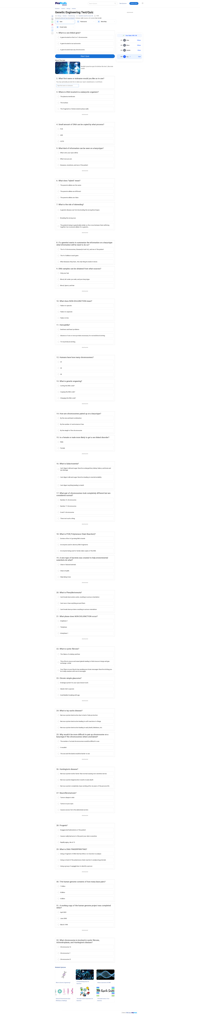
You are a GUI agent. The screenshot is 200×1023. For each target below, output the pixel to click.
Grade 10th (90, 15)
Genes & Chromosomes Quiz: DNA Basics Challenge (63, 999)
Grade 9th (85, 15)
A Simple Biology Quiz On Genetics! (83, 982)
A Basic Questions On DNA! (104, 982)
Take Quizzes (122, 3)
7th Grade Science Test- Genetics (103, 999)
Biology (59, 15)
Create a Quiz (133, 3)
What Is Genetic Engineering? (63, 982)
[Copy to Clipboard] (52, 30)
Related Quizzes (60, 967)
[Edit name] (130, 56)
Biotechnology (71, 15)
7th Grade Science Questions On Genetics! (85, 999)
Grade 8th (80, 15)
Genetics (65, 15)
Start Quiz (85, 56)
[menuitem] (123, 3)
